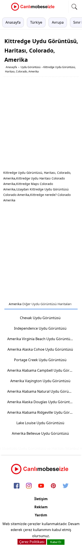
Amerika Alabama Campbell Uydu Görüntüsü (41, 370)
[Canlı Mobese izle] (34, 10)
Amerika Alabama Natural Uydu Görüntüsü (41, 391)
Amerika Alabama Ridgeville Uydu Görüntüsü (41, 412)
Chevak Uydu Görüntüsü (40, 317)
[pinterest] (53, 486)
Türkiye (36, 22)
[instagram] (29, 486)
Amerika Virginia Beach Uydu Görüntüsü (40, 338)
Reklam (41, 507)
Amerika (15, 304)
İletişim (41, 498)
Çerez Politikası (31, 541)
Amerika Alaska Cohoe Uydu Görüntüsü (40, 349)
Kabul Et (55, 542)
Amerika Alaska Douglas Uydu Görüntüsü (41, 401)
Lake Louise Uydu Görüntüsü (40, 422)
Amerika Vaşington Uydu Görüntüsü (40, 380)
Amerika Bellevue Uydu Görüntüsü (40, 433)
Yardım (41, 515)
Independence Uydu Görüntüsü (40, 328)
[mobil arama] (74, 6)
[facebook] (16, 486)
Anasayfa (13, 22)
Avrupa (58, 22)
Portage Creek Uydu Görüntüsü (40, 359)
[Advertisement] (41, 124)
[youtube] (41, 486)
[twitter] (65, 486)
